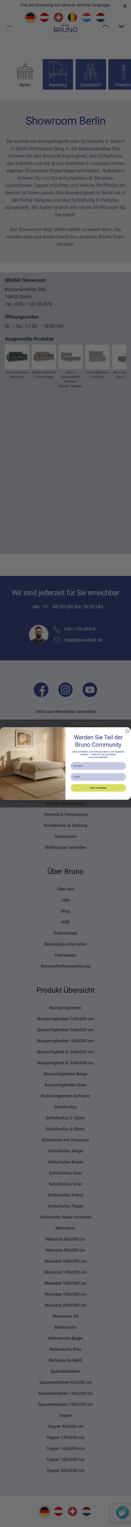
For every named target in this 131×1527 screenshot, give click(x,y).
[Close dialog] (127, 731)
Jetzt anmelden (98, 787)
